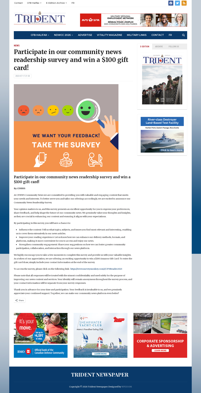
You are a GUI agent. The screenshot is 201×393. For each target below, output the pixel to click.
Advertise (85, 35)
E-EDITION (144, 46)
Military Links (137, 35)
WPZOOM (127, 386)
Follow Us (174, 46)
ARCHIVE (159, 46)
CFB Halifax (33, 3)
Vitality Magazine (109, 35)
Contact (18, 3)
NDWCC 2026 (62, 35)
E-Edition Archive (55, 3)
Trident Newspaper (99, 374)
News (17, 45)
